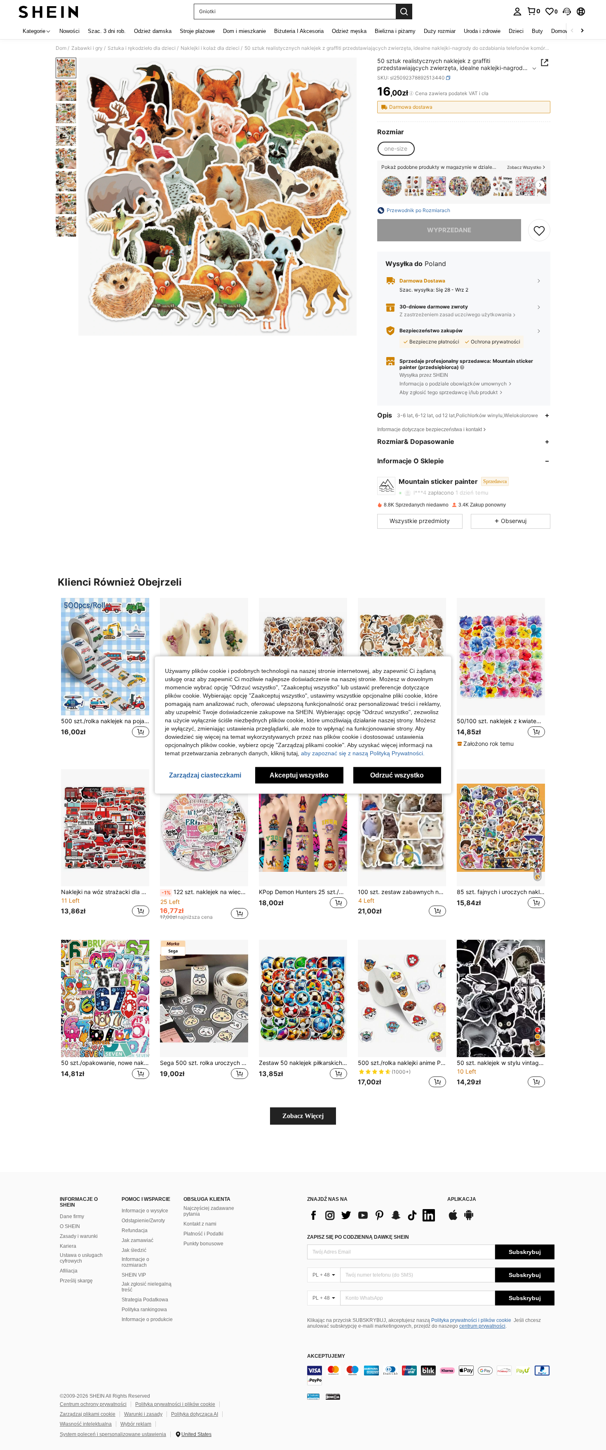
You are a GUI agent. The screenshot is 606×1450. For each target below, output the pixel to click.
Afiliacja (69, 1271)
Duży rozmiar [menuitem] (440, 31)
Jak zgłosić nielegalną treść (146, 1287)
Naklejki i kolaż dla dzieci (210, 48)
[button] (567, 11)
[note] (486, 744)
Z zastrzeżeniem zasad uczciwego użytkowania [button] (455, 314)
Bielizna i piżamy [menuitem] (395, 31)
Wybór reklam (135, 1424)
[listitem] (391, 186)
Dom (61, 48)
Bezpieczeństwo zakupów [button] (431, 331)
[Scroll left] (572, 31)
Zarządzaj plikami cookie (87, 1414)
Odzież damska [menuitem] (152, 31)
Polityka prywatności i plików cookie (471, 1320)
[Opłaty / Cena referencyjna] (411, 93)
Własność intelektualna (86, 1424)
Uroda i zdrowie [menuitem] (482, 31)
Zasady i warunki (79, 1236)
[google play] (468, 1219)
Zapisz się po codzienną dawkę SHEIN (358, 1237)
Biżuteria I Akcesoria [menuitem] (299, 31)
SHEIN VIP (134, 1275)
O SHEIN (70, 1226)
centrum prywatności (482, 1326)
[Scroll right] (582, 31)
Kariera (68, 1246)
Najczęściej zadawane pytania (208, 1211)
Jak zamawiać (137, 1240)
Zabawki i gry (87, 48)
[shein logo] (48, 11)
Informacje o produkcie (147, 1319)
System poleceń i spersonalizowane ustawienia (113, 1434)
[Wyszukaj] (404, 11)
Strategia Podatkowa (145, 1300)
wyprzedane (449, 230)
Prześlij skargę (76, 1281)
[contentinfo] (430, 1375)
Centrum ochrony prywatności (93, 1404)
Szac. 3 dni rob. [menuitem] (107, 31)
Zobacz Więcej (303, 1115)
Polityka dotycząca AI (194, 1414)
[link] (533, 11)
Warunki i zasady (143, 1414)
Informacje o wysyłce (145, 1211)
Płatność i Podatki (203, 1234)
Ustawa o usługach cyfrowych (81, 1258)
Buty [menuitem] (537, 31)
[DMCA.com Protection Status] (333, 1396)
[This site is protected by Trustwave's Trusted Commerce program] (313, 1396)
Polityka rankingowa (144, 1309)
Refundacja (135, 1230)
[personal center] (517, 11)
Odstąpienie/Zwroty (143, 1221)
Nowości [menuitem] (69, 31)
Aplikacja (461, 1199)
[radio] (395, 149)
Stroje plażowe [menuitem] (197, 31)
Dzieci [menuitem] (516, 31)
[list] (373, 1215)
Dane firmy (72, 1216)
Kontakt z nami (199, 1224)
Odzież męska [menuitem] (349, 31)
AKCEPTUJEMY (326, 1356)
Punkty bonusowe (203, 1244)
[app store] (453, 1219)
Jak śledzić (134, 1250)
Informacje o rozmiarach (135, 1262)
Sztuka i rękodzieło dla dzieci (142, 48)
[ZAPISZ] (539, 230)
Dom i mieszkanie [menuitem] (244, 31)
